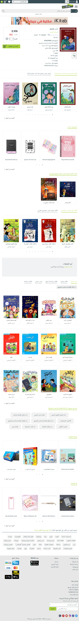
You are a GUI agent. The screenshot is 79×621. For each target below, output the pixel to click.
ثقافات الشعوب (71, 540)
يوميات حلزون (11, 107)
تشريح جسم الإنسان (30, 469)
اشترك (53, 609)
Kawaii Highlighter (48, 160)
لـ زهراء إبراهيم (49, 110)
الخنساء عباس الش (67, 397)
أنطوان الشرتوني (67, 360)
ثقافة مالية (60, 540)
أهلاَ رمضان (68, 203)
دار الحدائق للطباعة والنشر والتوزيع (44, 421)
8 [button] (32, 115)
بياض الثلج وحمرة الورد (11, 244)
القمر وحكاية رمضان (11, 320)
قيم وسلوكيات (68, 548)
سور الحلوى (49, 320)
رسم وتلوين (66, 544)
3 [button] (46, 115)
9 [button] (29, 115)
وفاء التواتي (53, 32)
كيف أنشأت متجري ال (48, 203)
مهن (25, 548)
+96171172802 (73, 590)
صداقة (58, 544)
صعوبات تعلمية (49, 544)
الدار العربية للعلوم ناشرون (58, 415)
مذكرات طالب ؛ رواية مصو (48, 244)
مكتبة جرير (15, 426)
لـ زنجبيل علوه (67, 110)
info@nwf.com (73, 592)
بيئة (45, 536)
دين (74, 544)
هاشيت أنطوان (63, 426)
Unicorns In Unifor (67, 469)
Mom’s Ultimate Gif (30, 516)
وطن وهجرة (10, 548)
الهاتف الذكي (49, 357)
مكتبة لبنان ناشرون (39, 415)
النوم (51, 536)
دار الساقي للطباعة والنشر (20, 415)
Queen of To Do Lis (30, 160)
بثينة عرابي (29, 397)
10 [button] (26, 115)
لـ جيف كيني (49, 247)
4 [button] (43, 115)
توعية (10, 536)
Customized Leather (67, 516)
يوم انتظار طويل (49, 107)
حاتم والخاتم (67, 107)
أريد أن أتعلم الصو (30, 320)
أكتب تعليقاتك (68, 267)
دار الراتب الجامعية (30, 426)
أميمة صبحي (48, 323)
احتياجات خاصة (66, 536)
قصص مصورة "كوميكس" (23, 544)
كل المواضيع (47, 530)
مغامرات (32, 548)
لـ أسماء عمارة (11, 110)
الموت (57, 536)
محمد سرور (67, 323)
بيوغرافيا (38, 536)
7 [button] (35, 115)
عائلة (40, 544)
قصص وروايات (8, 544)
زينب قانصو (11, 323)
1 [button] (52, 115)
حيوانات (16, 540)
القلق (11, 357)
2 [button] (49, 115)
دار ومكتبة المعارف (47, 426)
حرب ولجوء (40, 540)
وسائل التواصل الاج (67, 357)
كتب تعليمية (57, 548)
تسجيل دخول (72, 2)
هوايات (19, 548)
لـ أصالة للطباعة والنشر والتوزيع (67, 287)
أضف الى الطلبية (13, 46)
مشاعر (39, 548)
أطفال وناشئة (38, 530)
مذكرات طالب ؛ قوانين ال (30, 244)
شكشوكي (48, 394)
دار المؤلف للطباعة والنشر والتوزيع (17, 421)
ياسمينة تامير (48, 397)
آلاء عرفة (11, 397)
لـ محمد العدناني (11, 247)
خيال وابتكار (7, 540)
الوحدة (30, 357)
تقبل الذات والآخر (28, 536)
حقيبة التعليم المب (11, 469)
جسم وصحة (50, 540)
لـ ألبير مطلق (68, 247)
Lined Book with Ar (11, 160)
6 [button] (38, 115)
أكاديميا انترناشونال (65, 421)
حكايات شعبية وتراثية (28, 540)
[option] (68, 95)
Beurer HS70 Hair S (48, 516)
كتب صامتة (47, 548)
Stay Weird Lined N (67, 160)
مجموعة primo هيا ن (48, 469)
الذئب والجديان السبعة (67, 244)
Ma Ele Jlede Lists (11, 516)
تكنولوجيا (17, 536)
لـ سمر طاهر (30, 110)
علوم (34, 544)
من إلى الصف (11, 394)
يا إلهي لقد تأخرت (67, 394)
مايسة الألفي (30, 323)
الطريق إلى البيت (68, 320)
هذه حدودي (30, 107)
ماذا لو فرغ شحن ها (30, 394)
